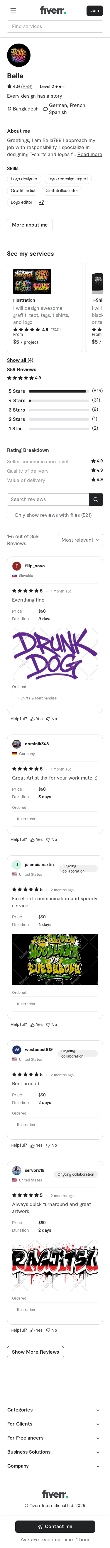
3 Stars (17, 410)
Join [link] (94, 11)
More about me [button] (30, 225)
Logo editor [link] (22, 203)
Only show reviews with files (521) (53, 515)
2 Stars (17, 419)
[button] (13, 11)
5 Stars (17, 391)
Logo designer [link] (24, 179)
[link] (55, 1527)
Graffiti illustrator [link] (61, 191)
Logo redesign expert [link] (68, 179)
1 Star (15, 428)
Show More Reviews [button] (35, 1352)
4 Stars (17, 400)
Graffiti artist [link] (23, 191)
